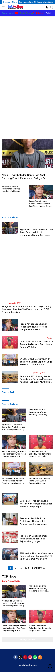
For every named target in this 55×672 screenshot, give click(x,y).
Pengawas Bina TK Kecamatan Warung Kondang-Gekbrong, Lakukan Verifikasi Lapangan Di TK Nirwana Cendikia (13, 189)
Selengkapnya (26, 639)
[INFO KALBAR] (15, 7)
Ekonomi (23, 497)
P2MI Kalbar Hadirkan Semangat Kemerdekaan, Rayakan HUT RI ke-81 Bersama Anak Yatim (36, 556)
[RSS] (40, 657)
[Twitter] (20, 657)
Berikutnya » (38, 567)
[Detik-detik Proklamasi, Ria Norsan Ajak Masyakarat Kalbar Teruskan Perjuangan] (10, 501)
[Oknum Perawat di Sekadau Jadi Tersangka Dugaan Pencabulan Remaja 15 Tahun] (10, 343)
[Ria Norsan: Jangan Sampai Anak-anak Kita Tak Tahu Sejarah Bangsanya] (10, 537)
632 (27, 567)
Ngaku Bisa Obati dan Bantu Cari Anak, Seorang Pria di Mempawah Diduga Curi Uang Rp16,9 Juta (24, 178)
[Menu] (4, 7)
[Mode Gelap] (47, 7)
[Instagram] (30, 657)
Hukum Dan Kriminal (42, 171)
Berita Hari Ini (27, 171)
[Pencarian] (51, 7)
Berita (4, 171)
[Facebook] (15, 657)
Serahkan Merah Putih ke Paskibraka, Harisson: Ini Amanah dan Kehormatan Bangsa (33, 522)
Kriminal (42, 338)
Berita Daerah (14, 171)
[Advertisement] (27, 45)
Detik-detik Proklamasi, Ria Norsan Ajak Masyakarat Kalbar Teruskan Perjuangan (36, 503)
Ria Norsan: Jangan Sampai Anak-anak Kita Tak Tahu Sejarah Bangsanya (34, 538)
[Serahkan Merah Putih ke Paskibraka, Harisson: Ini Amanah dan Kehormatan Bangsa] (10, 520)
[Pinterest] (25, 657)
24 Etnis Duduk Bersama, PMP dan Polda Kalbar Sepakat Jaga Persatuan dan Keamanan (36, 362)
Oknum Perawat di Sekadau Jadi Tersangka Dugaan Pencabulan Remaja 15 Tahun (36, 344)
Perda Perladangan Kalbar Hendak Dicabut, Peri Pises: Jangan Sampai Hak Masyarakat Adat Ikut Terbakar (41, 203)
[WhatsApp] (35, 657)
